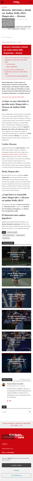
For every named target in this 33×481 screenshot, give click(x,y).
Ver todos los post (25, 379)
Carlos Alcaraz (10, 64)
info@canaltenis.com (7, 448)
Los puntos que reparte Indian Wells (13, 97)
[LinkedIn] (10, 401)
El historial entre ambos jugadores (17, 76)
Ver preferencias (16, 475)
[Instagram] (7, 401)
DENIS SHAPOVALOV (8, 235)
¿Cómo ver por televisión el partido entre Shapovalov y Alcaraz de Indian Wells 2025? (17, 60)
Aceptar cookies (17, 465)
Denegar (16, 470)
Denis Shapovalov (11, 67)
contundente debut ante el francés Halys (14, 154)
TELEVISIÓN (6, 238)
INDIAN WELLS (20, 235)
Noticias (4, 7)
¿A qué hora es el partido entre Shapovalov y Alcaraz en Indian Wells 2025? (16, 72)
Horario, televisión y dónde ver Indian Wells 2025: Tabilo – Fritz (16, 424)
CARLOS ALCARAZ (12, 232)
